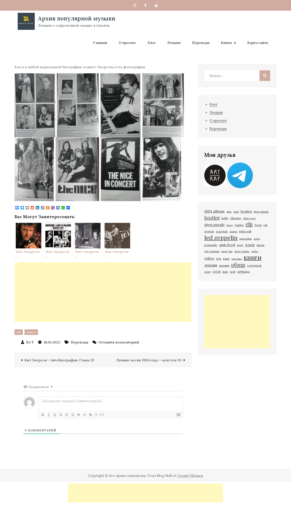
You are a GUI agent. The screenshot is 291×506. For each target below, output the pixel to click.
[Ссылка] (91, 414)
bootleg (212, 218)
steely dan (226, 251)
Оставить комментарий (118, 342)
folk (266, 225)
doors (229, 225)
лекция (210, 265)
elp (18, 332)
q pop (250, 244)
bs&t (225, 218)
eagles (239, 225)
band (236, 211)
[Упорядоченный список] (67, 414)
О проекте (127, 42)
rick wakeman (211, 251)
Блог (152, 42)
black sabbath (261, 211)
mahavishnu (245, 238)
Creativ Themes (190, 475)
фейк (225, 271)
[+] (102, 414)
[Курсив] (49, 414)
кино (226, 258)
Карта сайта (257, 42)
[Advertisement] (103, 292)
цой (232, 271)
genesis (209, 231)
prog (240, 245)
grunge (233, 231)
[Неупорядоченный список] (73, 414)
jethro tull (245, 231)
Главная (100, 42)
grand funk (222, 231)
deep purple (214, 224)
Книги (226, 42)
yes (218, 259)
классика (237, 258)
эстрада (243, 272)
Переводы (200, 42)
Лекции (174, 42)
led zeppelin (221, 238)
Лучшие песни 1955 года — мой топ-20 (149, 360)
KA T (30, 342)
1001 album (214, 211)
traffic (254, 251)
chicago (235, 218)
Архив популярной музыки (76, 18)
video (209, 258)
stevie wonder (241, 251)
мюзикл (224, 265)
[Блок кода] (85, 414)
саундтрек (254, 265)
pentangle (210, 245)
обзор (238, 265)
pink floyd (227, 245)
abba (229, 211)
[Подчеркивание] (55, 414)
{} (96, 414)
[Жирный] (43, 414)
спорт (207, 271)
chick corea (249, 218)
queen (260, 245)
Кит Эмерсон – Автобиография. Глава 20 (59, 360)
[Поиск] (264, 75)
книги (31, 332)
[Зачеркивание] (61, 414)
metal (257, 238)
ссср (216, 271)
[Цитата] (79, 414)
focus (258, 225)
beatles (246, 211)
